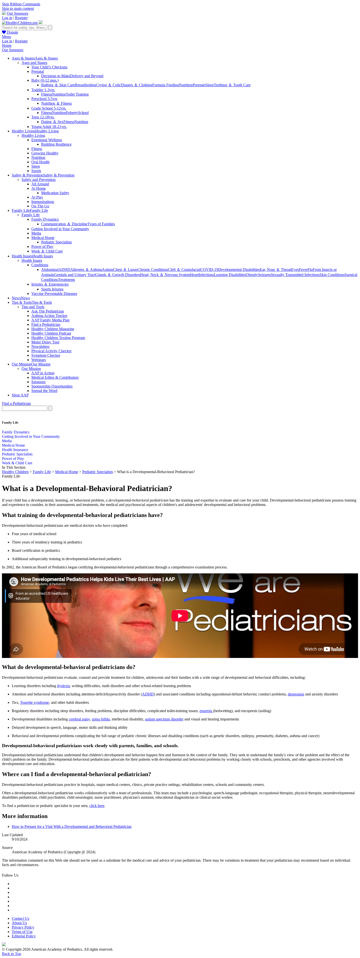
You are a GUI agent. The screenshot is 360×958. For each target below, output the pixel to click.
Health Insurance (15, 450)
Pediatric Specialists (56, 242)
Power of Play (42, 246)
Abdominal (50, 269)
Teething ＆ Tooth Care (232, 85)
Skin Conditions (332, 275)
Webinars (38, 360)
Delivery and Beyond (86, 76)
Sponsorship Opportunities (51, 386)
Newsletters (40, 346)
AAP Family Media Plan (50, 320)
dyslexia (63, 686)
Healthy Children (15, 472)
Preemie (199, 85)
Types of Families (101, 224)
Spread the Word (44, 391)
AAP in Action (42, 373)
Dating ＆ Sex (52, 122)
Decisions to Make (55, 76)
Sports (36, 171)
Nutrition (186, 85)
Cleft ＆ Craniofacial (184, 269)
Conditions (39, 265)
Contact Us (20, 918)
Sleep (209, 85)
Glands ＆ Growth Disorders (117, 275)
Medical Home (42, 238)
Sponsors (38, 382)
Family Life (31, 215)
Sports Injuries (52, 289)
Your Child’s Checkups (49, 67)
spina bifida (101, 719)
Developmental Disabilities (239, 269)
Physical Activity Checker (51, 351)
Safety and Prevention (39, 179)
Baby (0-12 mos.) (45, 80)
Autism (107, 269)
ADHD (64, 269)
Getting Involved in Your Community (60, 229)
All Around (40, 184)
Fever (303, 269)
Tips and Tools (33, 307)
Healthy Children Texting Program (58, 338)
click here (96, 806)
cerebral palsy (79, 719)
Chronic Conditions (153, 269)
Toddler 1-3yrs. (43, 90)
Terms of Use (22, 932)
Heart (194, 275)
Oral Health (40, 162)
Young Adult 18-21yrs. (49, 127)
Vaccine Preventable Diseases (54, 293)
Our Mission (31, 368)
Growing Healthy (45, 153)
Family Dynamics (45, 219)
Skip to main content (18, 8)
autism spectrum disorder (164, 719)
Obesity (252, 275)
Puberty (72, 113)
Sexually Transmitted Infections (295, 275)
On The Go (40, 206)
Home (7, 45)
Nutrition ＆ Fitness (56, 103)
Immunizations (42, 202)
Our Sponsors (17, 13)
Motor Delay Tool (45, 342)
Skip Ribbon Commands (21, 4)
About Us (19, 923)
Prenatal (37, 71)
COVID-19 (209, 269)
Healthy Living (33, 135)
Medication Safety (55, 193)
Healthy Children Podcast (51, 333)
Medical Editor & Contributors (55, 377)
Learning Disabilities (230, 275)
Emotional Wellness (46, 140)
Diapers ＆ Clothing (136, 85)
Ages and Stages (34, 63)
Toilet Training (77, 94)
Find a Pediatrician (45, 324)
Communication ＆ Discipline (64, 224)
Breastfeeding (85, 85)
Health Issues (32, 260)
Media (36, 233)
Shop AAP (20, 395)
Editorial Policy (24, 936)
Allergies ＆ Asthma (86, 269)
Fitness (46, 94)
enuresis (206, 711)
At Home (38, 188)
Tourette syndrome (34, 702)
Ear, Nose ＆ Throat (275, 269)
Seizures (264, 275)
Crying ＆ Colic (108, 85)
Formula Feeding (165, 85)
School (83, 113)
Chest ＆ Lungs (125, 269)
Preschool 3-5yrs (44, 99)
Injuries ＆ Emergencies (50, 284)
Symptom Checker (45, 355)
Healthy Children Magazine (52, 329)
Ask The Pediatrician (47, 311)
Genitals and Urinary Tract (74, 275)
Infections (206, 275)
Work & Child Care (17, 463)
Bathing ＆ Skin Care (58, 85)
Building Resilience (56, 144)
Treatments (66, 279)
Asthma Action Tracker (49, 316)
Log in (7, 18)
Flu (310, 269)
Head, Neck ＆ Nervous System (165, 275)
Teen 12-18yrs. (43, 117)
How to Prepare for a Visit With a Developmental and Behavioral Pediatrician (72, 826)
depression (296, 694)
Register (21, 18)
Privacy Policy (23, 927)
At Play (37, 197)
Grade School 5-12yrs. (48, 108)
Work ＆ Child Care (47, 251)
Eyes (295, 269)
